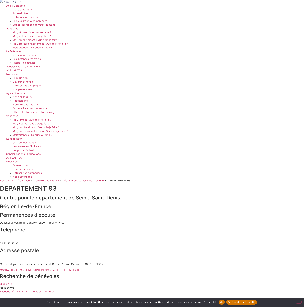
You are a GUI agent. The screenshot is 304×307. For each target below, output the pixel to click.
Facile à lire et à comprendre (30, 20)
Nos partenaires (22, 89)
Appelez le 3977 (22, 9)
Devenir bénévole (23, 81)
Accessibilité (20, 13)
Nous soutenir (14, 74)
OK (221, 302)
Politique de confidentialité (241, 302)
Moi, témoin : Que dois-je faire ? (32, 32)
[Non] (299, 302)
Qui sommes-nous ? (24, 55)
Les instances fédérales (27, 58)
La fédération (14, 51)
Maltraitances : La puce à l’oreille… (33, 47)
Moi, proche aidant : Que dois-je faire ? (36, 39)
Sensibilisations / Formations (23, 66)
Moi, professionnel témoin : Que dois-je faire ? (40, 43)
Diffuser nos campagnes (27, 85)
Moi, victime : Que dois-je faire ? (32, 36)
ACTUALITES (14, 70)
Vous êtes (12, 28)
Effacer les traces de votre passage (34, 24)
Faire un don (20, 77)
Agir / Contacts (15, 5)
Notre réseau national (25, 17)
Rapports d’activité (24, 62)
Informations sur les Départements (83, 180)
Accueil (4, 180)
